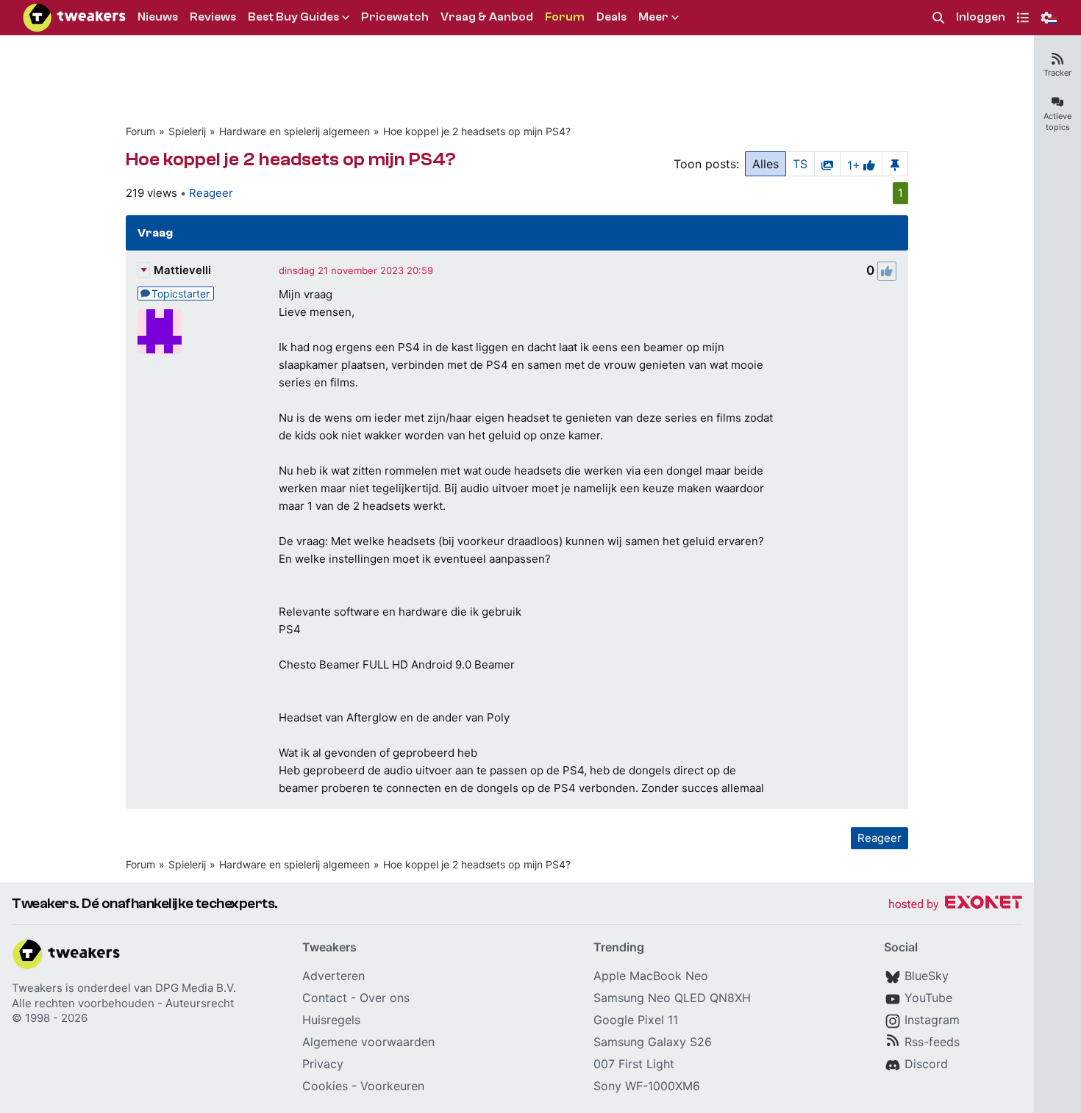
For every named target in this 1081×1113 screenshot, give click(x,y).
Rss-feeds (932, 1041)
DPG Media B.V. (195, 988)
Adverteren (333, 975)
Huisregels (331, 1019)
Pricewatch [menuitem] (395, 17)
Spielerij (187, 131)
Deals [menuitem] (611, 17)
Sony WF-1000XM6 (646, 1085)
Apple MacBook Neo (650, 975)
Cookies (325, 1085)
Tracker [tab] (1057, 73)
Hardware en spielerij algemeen (294, 131)
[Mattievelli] (160, 331)
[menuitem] (938, 18)
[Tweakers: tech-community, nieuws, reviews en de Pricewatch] (74, 17)
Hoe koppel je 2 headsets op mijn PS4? (477, 131)
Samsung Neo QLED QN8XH (672, 997)
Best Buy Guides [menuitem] (293, 17)
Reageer (211, 193)
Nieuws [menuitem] (158, 17)
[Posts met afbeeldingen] (827, 164)
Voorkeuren (392, 1085)
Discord (926, 1063)
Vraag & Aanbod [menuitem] (486, 17)
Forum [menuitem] (565, 17)
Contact (324, 997)
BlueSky (927, 975)
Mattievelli (182, 270)
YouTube (928, 997)
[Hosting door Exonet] (955, 905)
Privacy (322, 1063)
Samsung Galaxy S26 (652, 1041)
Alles (765, 163)
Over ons (385, 997)
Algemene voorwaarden (368, 1041)
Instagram (932, 1019)
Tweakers (37, 988)
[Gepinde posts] (894, 164)
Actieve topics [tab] (1057, 121)
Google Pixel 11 (635, 1019)
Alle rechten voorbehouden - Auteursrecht (123, 1003)
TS (800, 163)
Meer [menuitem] (653, 17)
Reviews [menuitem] (213, 17)
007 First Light (633, 1063)
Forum (140, 131)
